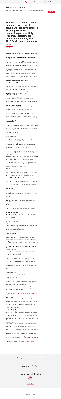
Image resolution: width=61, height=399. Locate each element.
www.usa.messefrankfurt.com (31, 293)
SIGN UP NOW (51, 11)
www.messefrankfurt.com (28, 341)
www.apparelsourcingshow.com (20, 319)
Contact (30, 383)
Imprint (22, 391)
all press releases (10, 19)
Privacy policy (30, 391)
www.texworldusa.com (20, 293)
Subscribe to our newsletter (36, 357)
